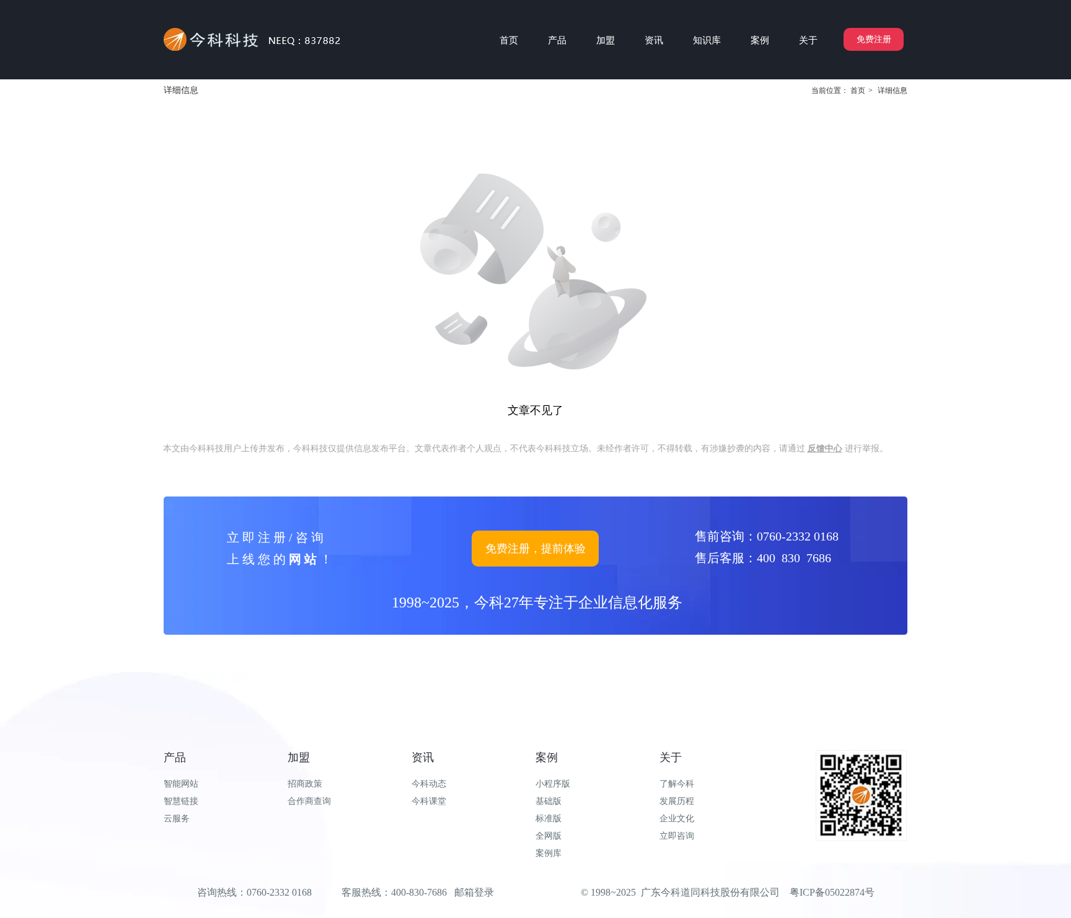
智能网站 (181, 783)
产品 (175, 757)
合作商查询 (309, 801)
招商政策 (305, 783)
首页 (857, 90)
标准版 (549, 818)
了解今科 (676, 783)
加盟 (299, 757)
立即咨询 (676, 836)
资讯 (423, 757)
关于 (670, 757)
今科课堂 (429, 801)
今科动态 (429, 783)
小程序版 (553, 783)
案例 (547, 757)
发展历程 (676, 801)
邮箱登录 (474, 892)
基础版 (549, 801)
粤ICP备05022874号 (832, 892)
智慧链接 (181, 801)
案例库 (549, 853)
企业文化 (676, 818)
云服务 (177, 818)
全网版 (549, 836)
